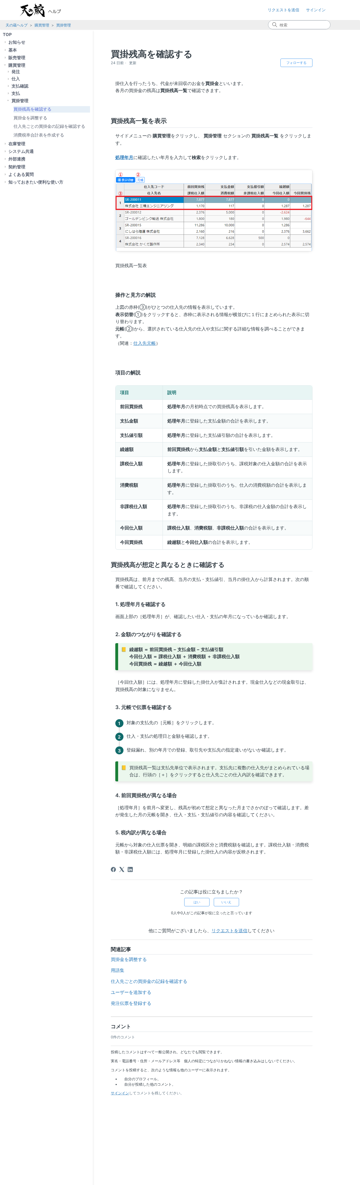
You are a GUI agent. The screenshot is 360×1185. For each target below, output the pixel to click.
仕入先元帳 (144, 343)
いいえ (226, 902)
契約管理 (16, 166)
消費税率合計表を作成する (39, 134)
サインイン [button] (316, 9)
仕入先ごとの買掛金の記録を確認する (49, 126)
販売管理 (16, 57)
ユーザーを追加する (131, 992)
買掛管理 (63, 25)
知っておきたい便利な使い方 (35, 182)
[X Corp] (121, 869)
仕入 (16, 78)
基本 (12, 50)
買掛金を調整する (30, 117)
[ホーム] (46, 10)
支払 (16, 93)
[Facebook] (113, 869)
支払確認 (20, 86)
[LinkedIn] (130, 869)
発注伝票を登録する (131, 1003)
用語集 (117, 970)
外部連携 (16, 159)
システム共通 (21, 151)
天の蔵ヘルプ (17, 25)
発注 (16, 71)
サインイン (120, 1093)
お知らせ (16, 42)
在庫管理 (16, 143)
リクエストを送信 (283, 9)
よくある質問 (21, 174)
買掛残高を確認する (32, 109)
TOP (7, 34)
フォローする (296, 63)
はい (197, 902)
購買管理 (42, 25)
